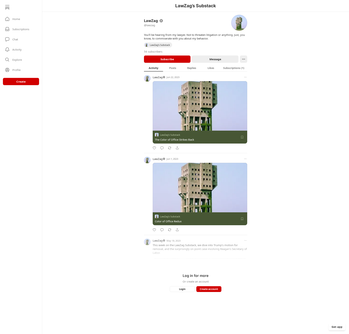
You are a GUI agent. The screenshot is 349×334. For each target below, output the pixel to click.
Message (215, 59)
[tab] (153, 67)
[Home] (7, 7)
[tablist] (195, 67)
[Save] (242, 137)
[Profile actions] (243, 59)
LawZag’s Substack (170, 134)
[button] (21, 19)
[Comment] (162, 148)
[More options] (245, 77)
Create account (209, 289)
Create (21, 81)
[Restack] (170, 148)
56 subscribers (153, 51)
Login (182, 289)
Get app (337, 327)
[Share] (177, 148)
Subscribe (167, 59)
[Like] (154, 148)
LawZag (158, 77)
